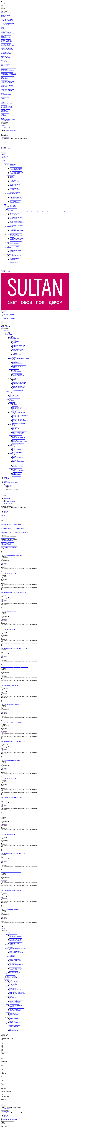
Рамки (14, 448)
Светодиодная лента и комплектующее (22, 361)
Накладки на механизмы (18, 437)
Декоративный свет (17, 341)
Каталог (8, 333)
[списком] (2, 548)
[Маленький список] (1, 550)
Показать (3, 1106)
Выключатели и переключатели (20, 415)
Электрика (12, 402)
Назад (9, 332)
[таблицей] (3, 548)
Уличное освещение (17, 380)
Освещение (12, 337)
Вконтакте (6, 140)
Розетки (14, 456)
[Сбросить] (2, 1104)
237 (5, 929)
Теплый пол (15, 465)
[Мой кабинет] (1, 320)
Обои (10, 394)
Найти (2, 1122)
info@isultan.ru (5, 137)
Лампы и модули (16, 354)
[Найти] (2, 7)
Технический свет (16, 371)
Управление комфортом (18, 470)
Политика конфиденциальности (10, 1119)
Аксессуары (15, 406)
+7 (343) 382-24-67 (5, 120)
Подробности (4, 563)
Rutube (5, 142)
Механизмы (15, 427)
